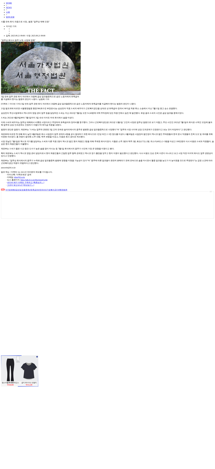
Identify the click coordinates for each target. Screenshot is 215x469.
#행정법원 (62, 190)
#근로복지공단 (51, 190)
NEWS (9, 7)
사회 (8, 12)
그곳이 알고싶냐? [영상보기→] (20, 185)
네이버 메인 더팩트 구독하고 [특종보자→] (25, 182)
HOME (9, 3)
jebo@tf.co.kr (19, 177)
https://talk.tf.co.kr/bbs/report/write (34, 180)
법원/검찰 (10, 17)
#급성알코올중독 (22, 190)
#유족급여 (33, 190)
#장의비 (41, 190)
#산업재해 (10, 190)
